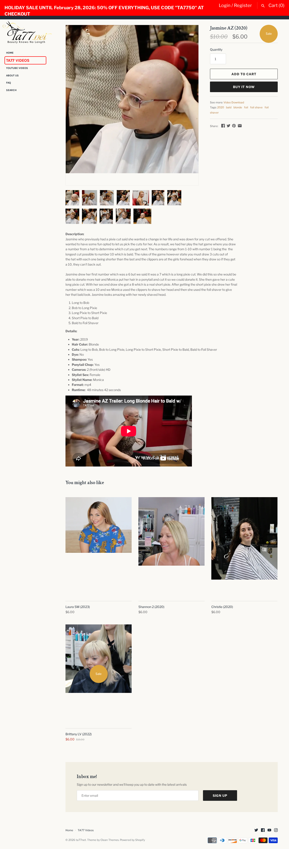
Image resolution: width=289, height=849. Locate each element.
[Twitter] (256, 830)
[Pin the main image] (234, 125)
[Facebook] (263, 830)
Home (10, 52)
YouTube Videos (17, 68)
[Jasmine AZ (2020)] (132, 99)
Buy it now (244, 87)
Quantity (216, 49)
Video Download (234, 102)
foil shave (256, 107)
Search (11, 90)
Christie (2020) (222, 607)
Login (225, 5)
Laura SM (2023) (77, 607)
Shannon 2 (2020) (151, 607)
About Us (12, 75)
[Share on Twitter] (228, 125)
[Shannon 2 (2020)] (171, 546)
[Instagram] (276, 830)
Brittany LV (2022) (78, 734)
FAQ (8, 82)
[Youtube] (269, 830)
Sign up (220, 795)
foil (246, 107)
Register (243, 5)
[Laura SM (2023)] (98, 546)
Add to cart (243, 74)
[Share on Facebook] (223, 125)
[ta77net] (27, 32)
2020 (220, 107)
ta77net (81, 840)
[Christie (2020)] (244, 546)
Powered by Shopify (132, 840)
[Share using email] (240, 125)
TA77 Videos (17, 60)
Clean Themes (109, 840)
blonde (237, 107)
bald (228, 107)
